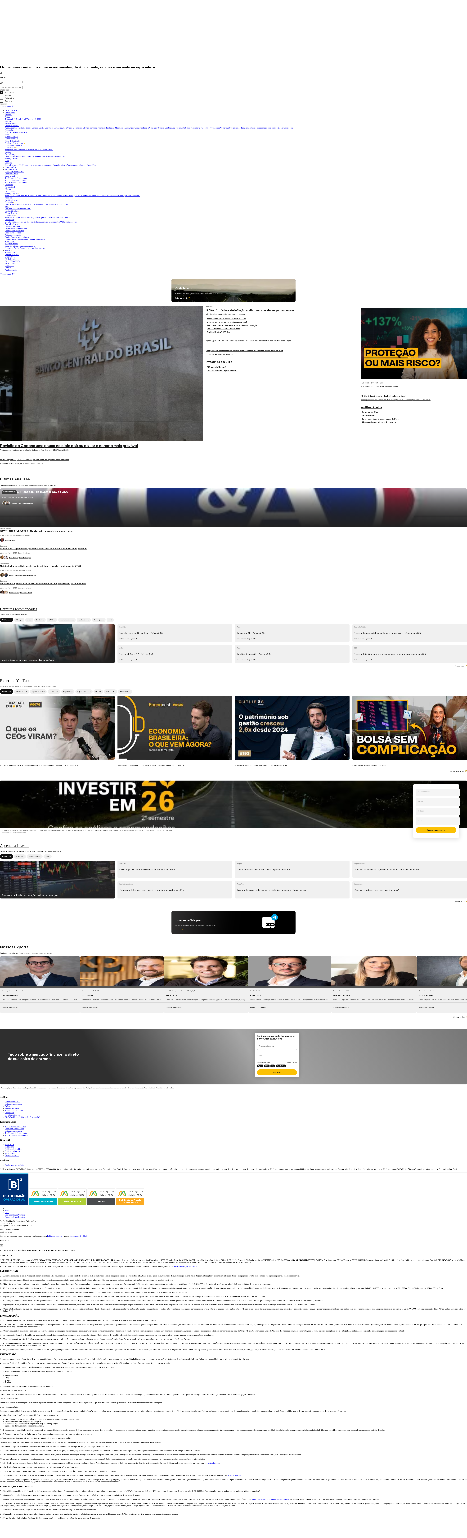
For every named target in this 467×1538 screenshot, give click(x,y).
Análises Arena (369, 415)
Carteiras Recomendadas (14, 1129)
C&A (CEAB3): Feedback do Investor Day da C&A (35, 491)
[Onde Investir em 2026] (233, 1528)
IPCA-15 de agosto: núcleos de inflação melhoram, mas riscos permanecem (43, 583)
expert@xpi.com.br (212, 1463)
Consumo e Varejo (9, 492)
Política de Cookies (12, 1151)
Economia (3, 546)
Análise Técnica (5, 528)
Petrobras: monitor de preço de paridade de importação (232, 325)
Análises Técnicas (12, 1108)
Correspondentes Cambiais (15, 1215)
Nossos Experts (14, 947)
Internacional (4, 563)
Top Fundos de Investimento (16, 1133)
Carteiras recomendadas (18, 609)
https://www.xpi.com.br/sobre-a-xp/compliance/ (270, 1499)
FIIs (273, 1066)
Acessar (178, 930)
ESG (266, 1066)
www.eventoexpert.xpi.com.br (185, 1266)
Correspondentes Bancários (15, 1217)
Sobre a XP (9, 1145)
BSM (7, 1210)
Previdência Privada (12, 1115)
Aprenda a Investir (14, 845)
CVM (7, 1213)
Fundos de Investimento (14, 1110)
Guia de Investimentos (13, 1104)
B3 (6, 1208)
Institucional (9, 1147)
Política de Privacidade (155, 1088)
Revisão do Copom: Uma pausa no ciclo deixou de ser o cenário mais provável (43, 548)
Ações (260, 1066)
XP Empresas (10, 1153)
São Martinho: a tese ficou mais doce (223, 328)
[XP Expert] (233, 62)
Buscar (3, 104)
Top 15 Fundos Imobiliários (15, 1127)
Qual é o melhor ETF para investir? (222, 370)
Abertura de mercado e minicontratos (379, 422)
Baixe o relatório (181, 298)
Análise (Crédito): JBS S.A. (218, 332)
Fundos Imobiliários (12, 1102)
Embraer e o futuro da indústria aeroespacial (227, 322)
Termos (24, 832)
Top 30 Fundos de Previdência (16, 1135)
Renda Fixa (281, 1066)
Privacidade (18, 832)
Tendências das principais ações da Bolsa (381, 419)
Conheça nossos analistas (14, 1165)
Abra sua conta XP (7, 106)
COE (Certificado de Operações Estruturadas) (22, 1117)
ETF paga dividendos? (216, 367)
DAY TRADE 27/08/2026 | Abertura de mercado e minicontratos (36, 531)
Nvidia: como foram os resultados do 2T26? (226, 318)
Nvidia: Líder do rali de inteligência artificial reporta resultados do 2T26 (40, 566)
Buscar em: (4, 90)
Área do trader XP (12, 1156)
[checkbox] (233, 92)
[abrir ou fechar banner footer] (1, 1522)
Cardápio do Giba (370, 412)
